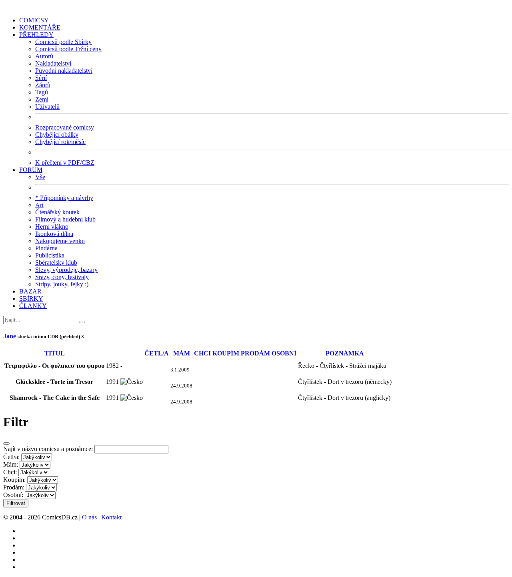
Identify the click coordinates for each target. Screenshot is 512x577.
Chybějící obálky (56, 134)
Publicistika (49, 255)
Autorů (44, 56)
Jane (9, 336)
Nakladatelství (53, 63)
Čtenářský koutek (57, 212)
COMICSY (34, 20)
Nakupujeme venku (60, 241)
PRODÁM (255, 353)
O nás (89, 517)
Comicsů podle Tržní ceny (68, 49)
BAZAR (30, 291)
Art (39, 205)
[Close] (6, 443)
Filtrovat (15, 503)
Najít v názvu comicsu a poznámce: (48, 448)
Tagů (41, 92)
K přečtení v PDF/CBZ (64, 162)
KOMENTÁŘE (39, 27)
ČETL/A (156, 353)
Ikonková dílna (54, 233)
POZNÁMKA (345, 353)
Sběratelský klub (56, 262)
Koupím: (14, 479)
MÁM (181, 353)
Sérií (41, 77)
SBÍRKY (31, 298)
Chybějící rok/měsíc (60, 141)
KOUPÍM (225, 353)
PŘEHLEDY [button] (36, 34)
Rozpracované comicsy (64, 127)
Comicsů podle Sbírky (63, 41)
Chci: (10, 472)
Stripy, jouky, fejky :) (61, 284)
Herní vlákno (51, 226)
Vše (40, 177)
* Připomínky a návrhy (64, 197)
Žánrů (42, 85)
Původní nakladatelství (63, 70)
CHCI (202, 353)
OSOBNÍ (284, 353)
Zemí (41, 99)
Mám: (10, 464)
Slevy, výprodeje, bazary (66, 269)
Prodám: (13, 487)
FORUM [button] (30, 169)
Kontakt (111, 517)
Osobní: (13, 494)
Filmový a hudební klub (65, 219)
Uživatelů (47, 106)
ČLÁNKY (33, 305)
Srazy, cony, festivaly (62, 277)
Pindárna (46, 248)
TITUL (54, 353)
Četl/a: (11, 456)
